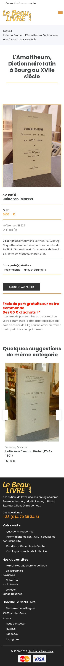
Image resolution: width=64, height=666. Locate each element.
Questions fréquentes (19, 531)
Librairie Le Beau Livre (41, 651)
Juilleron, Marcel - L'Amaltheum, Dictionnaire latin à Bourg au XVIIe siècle (30, 37)
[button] (59, 12)
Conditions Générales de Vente (25, 546)
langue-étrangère (35, 269)
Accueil (7, 31)
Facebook (11, 634)
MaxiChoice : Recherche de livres (26, 565)
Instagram (12, 639)
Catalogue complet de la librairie (26, 551)
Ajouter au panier (21, 287)
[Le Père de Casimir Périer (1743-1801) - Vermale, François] (32, 402)
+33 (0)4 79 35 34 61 (21, 516)
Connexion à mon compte (21, 3)
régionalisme (12, 269)
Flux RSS (10, 629)
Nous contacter (15, 623)
